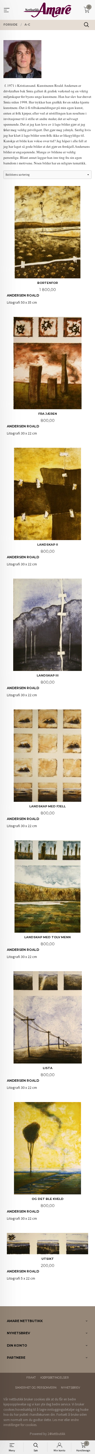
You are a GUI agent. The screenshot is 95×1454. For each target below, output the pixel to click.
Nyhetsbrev (70, 1387)
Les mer (58, 1420)
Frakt (31, 1377)
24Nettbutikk (56, 1434)
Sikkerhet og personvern (35, 1387)
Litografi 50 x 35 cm (32, 293)
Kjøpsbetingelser (54, 1377)
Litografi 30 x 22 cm (32, 424)
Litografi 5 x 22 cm (30, 1269)
